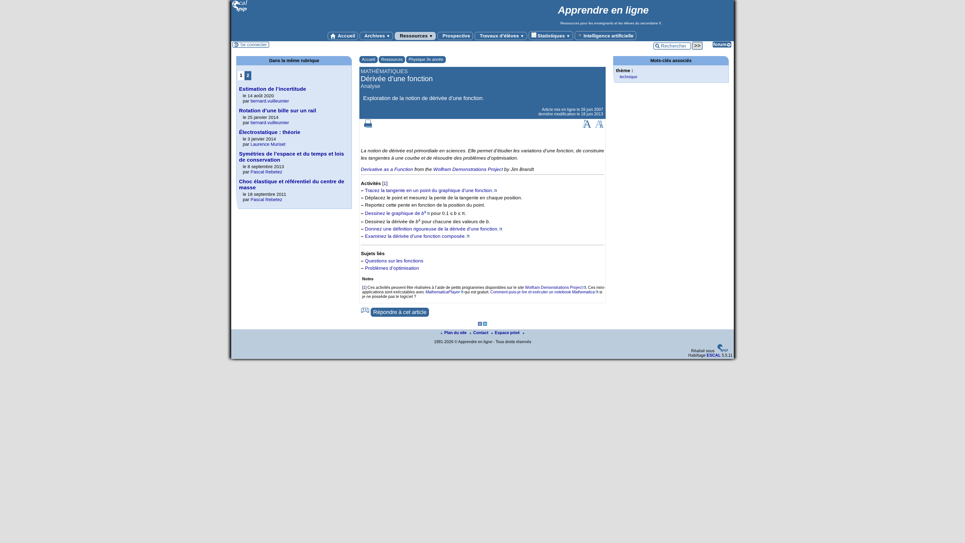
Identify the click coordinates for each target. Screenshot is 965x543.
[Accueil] (240, 11)
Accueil (346, 35)
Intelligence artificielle (608, 35)
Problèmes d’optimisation (392, 268)
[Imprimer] (368, 126)
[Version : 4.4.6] (722, 351)
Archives (376, 35)
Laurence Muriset (268, 144)
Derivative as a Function (387, 169)
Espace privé (508, 333)
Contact (481, 333)
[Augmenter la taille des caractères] (586, 126)
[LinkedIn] (485, 324)
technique (628, 77)
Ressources (416, 35)
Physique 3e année (426, 59)
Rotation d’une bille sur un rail (277, 110)
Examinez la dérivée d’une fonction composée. (415, 236)
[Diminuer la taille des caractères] (599, 126)
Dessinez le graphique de (395, 213)
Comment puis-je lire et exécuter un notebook (530, 292)
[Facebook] (480, 324)
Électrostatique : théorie (269, 132)
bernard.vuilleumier (270, 101)
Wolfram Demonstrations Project (468, 169)
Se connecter (253, 44)
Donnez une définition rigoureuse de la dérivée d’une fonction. (432, 229)
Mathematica (583, 292)
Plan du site (456, 333)
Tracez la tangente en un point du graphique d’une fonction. (429, 190)
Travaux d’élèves (501, 35)
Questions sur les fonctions (394, 260)
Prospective (455, 35)
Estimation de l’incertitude (272, 89)
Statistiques (553, 35)
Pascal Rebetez (266, 171)
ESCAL (714, 355)
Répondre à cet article (399, 312)
